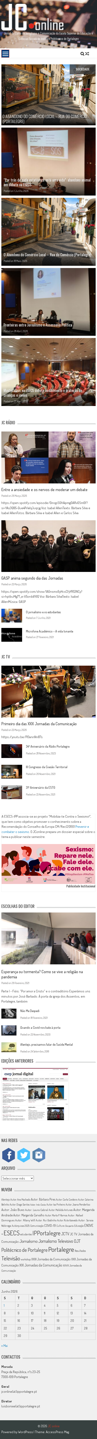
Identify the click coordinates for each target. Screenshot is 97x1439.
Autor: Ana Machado (20, 1199)
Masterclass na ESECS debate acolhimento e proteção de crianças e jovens (43, 393)
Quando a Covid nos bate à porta (40, 1027)
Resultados (80, 1250)
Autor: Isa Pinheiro (55, 1204)
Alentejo (5, 1199)
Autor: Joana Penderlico (78, 1204)
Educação (79, 1225)
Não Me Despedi (29, 1011)
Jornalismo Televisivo (55, 1241)
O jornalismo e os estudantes (43, 612)
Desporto (69, 1225)
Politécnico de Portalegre (24, 1250)
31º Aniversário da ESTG (40, 787)
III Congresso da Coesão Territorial (46, 767)
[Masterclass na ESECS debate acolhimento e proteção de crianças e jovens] (48, 372)
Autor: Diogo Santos (20, 1204)
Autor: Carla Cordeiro (66, 1199)
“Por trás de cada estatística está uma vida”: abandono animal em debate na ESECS (47, 182)
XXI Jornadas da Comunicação (40, 1265)
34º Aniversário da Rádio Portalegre (47, 746)
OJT (77, 1241)
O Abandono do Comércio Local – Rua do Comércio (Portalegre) (47, 254)
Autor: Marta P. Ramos (56, 1215)
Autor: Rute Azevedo (67, 1220)
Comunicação (37, 1225)
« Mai (4, 1345)
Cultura (60, 1225)
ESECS (12, 1233)
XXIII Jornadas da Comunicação (51, 1259)
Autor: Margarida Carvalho (28, 1215)
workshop (26, 1259)
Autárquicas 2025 (21, 1225)
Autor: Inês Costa (38, 1204)
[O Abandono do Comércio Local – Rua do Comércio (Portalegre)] (48, 232)
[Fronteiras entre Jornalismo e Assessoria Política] (48, 302)
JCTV (65, 1233)
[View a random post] (87, 53)
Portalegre (61, 1249)
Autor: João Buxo (12, 1210)
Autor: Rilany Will (25, 1220)
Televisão (10, 1258)
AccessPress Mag (57, 1432)
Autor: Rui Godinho (46, 1220)
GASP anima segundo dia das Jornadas (32, 578)
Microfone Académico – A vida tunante (49, 631)
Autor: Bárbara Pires (43, 1199)
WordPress (26, 1432)
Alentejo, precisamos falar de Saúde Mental (46, 1044)
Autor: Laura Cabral (36, 1210)
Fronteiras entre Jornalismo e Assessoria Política (38, 325)
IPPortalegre (46, 1233)
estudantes (26, 1234)
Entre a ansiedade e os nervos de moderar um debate (44, 489)
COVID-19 (50, 1225)
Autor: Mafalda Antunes (61, 1210)
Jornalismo (28, 1241)
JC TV (73, 1234)
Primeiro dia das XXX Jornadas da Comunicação (39, 723)
